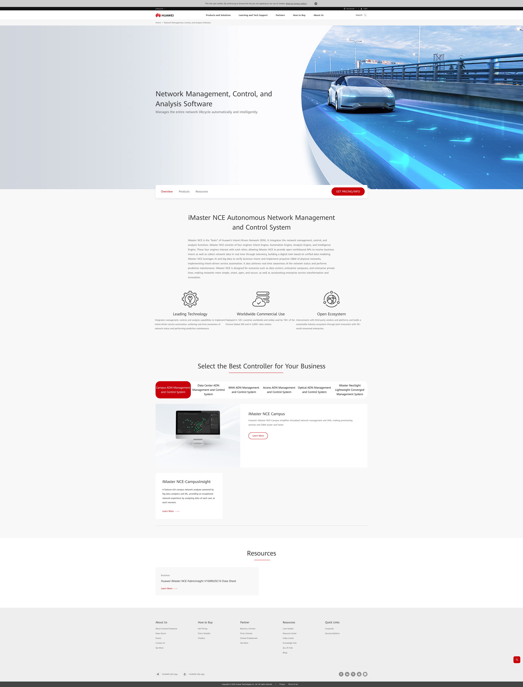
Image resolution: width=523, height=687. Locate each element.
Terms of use (293, 684)
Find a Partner (246, 633)
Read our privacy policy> (296, 3)
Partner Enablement (248, 638)
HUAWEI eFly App (196, 674)
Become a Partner (247, 629)
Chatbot (201, 638)
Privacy (282, 684)
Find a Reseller (204, 633)
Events (158, 638)
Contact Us (160, 643)
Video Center (288, 638)
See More (159, 648)
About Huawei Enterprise (166, 629)
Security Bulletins (332, 633)
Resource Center (290, 633)
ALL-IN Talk (288, 648)
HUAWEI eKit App (170, 674)
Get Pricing (202, 629)
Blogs (285, 653)
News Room (161, 633)
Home (158, 23)
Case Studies (288, 629)
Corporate (329, 629)
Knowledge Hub (290, 643)
